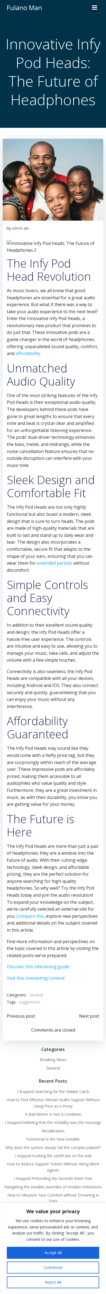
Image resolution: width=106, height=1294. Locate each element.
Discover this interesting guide (38, 967)
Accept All (53, 1252)
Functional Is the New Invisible (53, 1139)
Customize (53, 1267)
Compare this (30, 916)
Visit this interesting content (36, 978)
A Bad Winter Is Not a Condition (53, 1114)
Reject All (53, 1282)
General (36, 994)
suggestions (29, 1002)
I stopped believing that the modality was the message (53, 1122)
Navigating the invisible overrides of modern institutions (53, 1186)
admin (17, 228)
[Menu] (94, 7)
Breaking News (53, 1059)
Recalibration (53, 1130)
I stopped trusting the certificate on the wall (53, 1155)
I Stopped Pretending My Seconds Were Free (53, 1178)
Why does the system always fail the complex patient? (53, 1147)
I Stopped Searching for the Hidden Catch (53, 1091)
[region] (53, 1248)
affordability (27, 353)
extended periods (54, 563)
